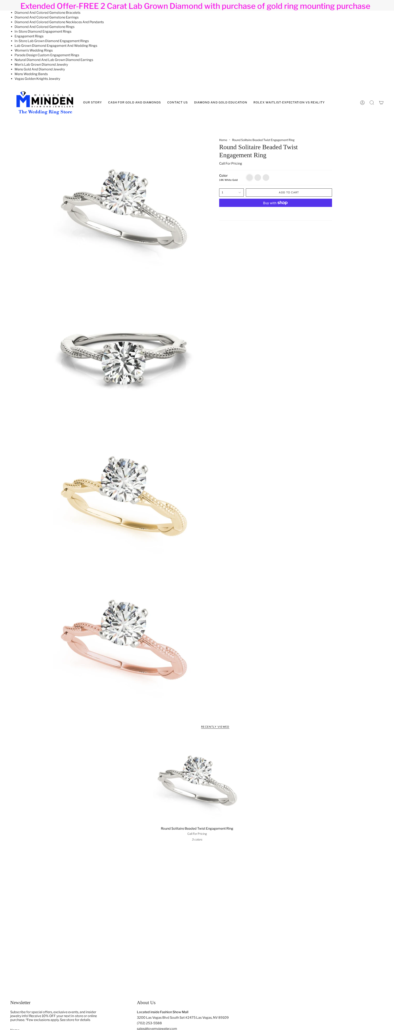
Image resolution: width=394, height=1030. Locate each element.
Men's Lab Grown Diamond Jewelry (41, 65)
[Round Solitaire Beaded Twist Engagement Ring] (197, 780)
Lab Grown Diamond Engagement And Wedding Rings (56, 46)
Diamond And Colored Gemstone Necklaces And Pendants (59, 22)
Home (223, 140)
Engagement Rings (29, 36)
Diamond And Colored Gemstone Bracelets (47, 13)
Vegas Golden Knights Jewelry (37, 79)
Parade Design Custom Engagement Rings (47, 55)
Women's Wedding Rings (34, 50)
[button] (221, 103)
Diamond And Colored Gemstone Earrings (47, 17)
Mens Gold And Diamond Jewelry (40, 69)
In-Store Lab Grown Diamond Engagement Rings (52, 41)
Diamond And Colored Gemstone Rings (44, 27)
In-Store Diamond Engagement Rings (43, 31)
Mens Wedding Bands (31, 74)
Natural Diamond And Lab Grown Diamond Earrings (54, 60)
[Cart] (381, 103)
